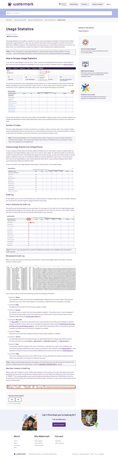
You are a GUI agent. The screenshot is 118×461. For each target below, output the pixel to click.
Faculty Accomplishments (35, 20)
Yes (12, 399)
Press (15, 447)
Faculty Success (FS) (20, 20)
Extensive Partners (39, 443)
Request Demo (58, 440)
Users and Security (50, 20)
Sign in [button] (109, 4)
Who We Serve (17, 445)
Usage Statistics (83, 31)
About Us (16, 440)
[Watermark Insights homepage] (20, 454)
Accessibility (101, 454)
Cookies (92, 454)
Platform (16, 443)
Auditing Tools (61, 20)
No (18, 399)
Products (84, 4)
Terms (96, 454)
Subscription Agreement (84, 454)
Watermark (9, 20)
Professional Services (39, 445)
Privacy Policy (75, 454)
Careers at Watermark (59, 443)
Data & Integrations (39, 440)
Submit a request (98, 4)
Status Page (73, 4)
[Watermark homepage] (21, 4)
